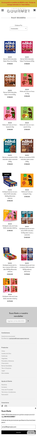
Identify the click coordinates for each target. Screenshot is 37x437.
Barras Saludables (6, 366)
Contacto (4, 387)
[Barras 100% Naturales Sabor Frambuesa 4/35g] (27, 47)
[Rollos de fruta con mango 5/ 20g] (27, 180)
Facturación (4, 394)
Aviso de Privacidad (7, 389)
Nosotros (4, 385)
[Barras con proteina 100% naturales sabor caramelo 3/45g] (10, 145)
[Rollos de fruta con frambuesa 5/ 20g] (10, 113)
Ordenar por (18, 25)
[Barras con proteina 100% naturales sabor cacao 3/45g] (27, 145)
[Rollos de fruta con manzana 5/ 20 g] (27, 113)
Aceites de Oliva (6, 353)
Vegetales (4, 358)
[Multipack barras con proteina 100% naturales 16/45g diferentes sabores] (10, 180)
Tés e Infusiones (6, 368)
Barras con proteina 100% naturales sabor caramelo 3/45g (9, 159)
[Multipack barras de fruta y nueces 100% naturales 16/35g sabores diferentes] (27, 253)
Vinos (3, 351)
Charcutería (4, 363)
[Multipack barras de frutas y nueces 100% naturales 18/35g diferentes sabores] (10, 253)
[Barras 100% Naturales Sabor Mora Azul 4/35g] (10, 47)
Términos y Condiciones (8, 392)
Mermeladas (5, 373)
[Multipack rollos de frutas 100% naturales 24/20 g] (10, 215)
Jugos (3, 371)
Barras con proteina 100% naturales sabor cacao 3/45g (27, 159)
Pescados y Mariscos (7, 361)
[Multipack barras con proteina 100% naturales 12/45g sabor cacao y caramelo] (27, 217)
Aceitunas (4, 356)
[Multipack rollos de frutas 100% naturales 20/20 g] (10, 285)
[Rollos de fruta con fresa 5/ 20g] (27, 80)
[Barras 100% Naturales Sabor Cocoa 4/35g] (10, 80)
